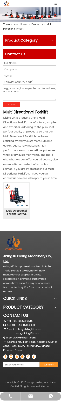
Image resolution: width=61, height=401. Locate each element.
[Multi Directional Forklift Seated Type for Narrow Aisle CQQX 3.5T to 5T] (16, 195)
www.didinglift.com (24, 337)
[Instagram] (22, 356)
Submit (12, 104)
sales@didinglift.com (28, 329)
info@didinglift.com (27, 333)
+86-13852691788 (23, 321)
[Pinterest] (28, 356)
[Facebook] (5, 356)
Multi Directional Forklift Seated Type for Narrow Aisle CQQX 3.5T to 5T (16, 212)
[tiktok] (34, 356)
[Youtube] (17, 356)
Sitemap (45, 386)
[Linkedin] (11, 356)
